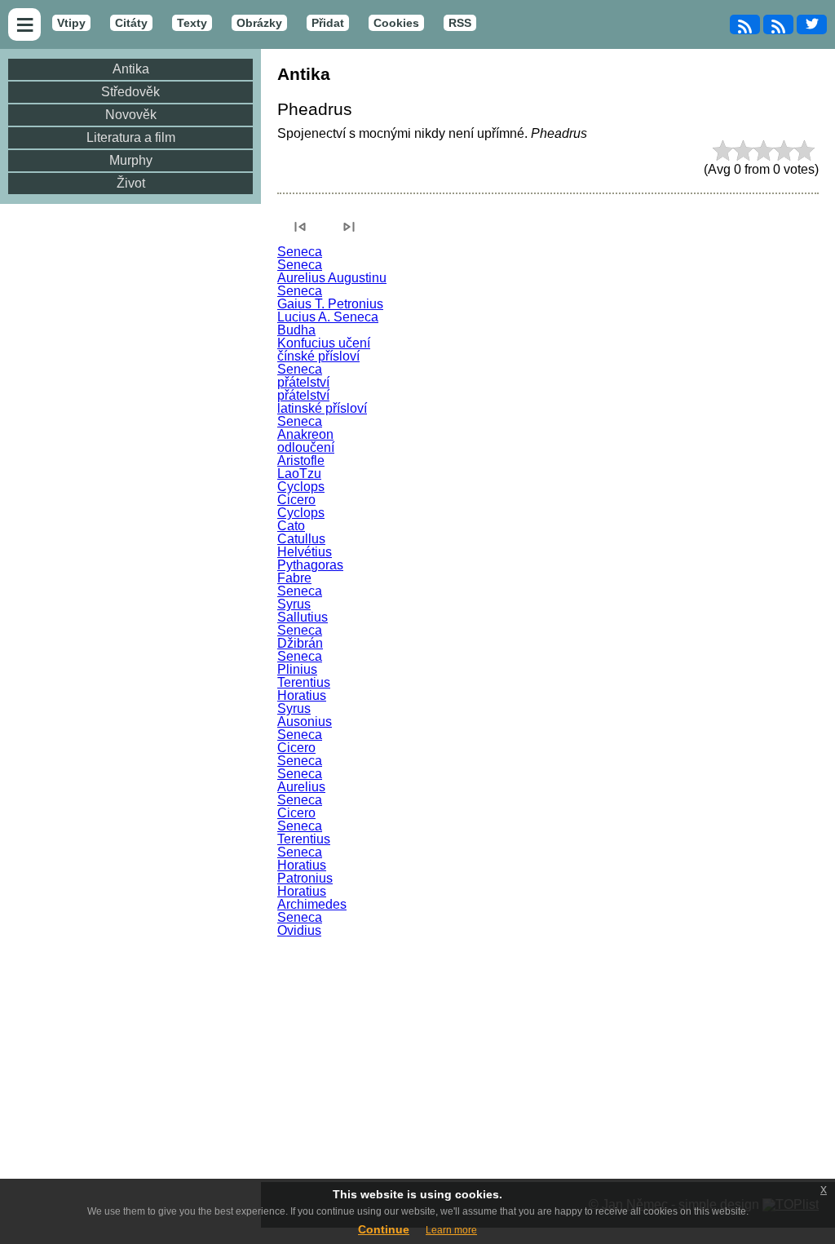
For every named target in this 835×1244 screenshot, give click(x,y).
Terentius (303, 682)
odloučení (305, 447)
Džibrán (300, 643)
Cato (291, 526)
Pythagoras (310, 565)
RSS (459, 22)
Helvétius (304, 552)
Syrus (294, 604)
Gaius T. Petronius (330, 304)
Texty (192, 22)
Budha (296, 330)
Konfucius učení (323, 343)
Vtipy (71, 22)
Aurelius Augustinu (332, 278)
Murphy (130, 160)
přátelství (303, 382)
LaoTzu (299, 473)
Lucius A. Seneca (327, 317)
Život (131, 183)
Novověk (131, 115)
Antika (131, 69)
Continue (383, 1229)
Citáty (131, 22)
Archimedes (312, 904)
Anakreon (305, 434)
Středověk (130, 92)
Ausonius (304, 721)
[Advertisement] (548, 1059)
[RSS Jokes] (745, 24)
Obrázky (259, 22)
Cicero (296, 500)
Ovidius (299, 930)
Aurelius (301, 787)
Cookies (396, 22)
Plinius (297, 669)
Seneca (299, 252)
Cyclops (301, 487)
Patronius (305, 878)
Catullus (301, 539)
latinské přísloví (322, 408)
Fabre (294, 578)
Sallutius (302, 617)
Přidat (327, 22)
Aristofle (301, 460)
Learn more (451, 1230)
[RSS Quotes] (778, 24)
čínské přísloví (318, 356)
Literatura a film (130, 137)
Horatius (301, 695)
